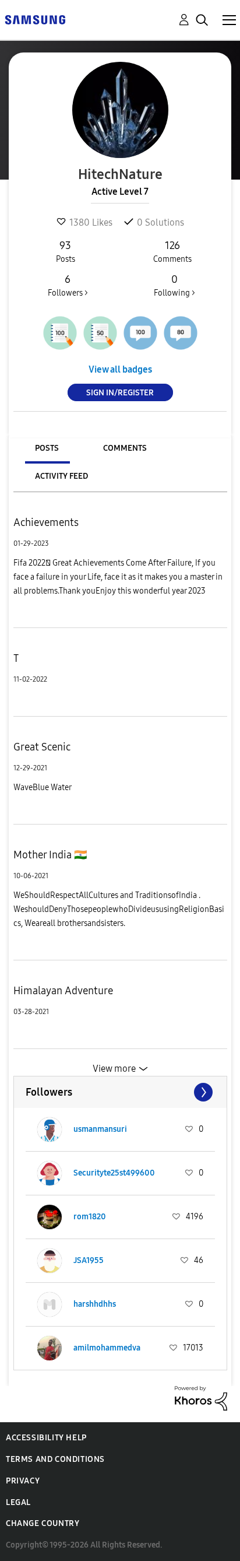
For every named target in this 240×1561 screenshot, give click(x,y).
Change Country (42, 1523)
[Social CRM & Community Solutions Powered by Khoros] (201, 1397)
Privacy (23, 1481)
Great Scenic (41, 747)
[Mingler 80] (180, 332)
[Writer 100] (60, 332)
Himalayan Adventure (63, 990)
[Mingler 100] (140, 332)
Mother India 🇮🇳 (50, 854)
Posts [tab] (47, 448)
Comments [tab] (125, 448)
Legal (18, 1502)
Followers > (68, 285)
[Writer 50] (100, 332)
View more (114, 1068)
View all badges (120, 369)
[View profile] (49, 1129)
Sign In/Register (120, 393)
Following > (174, 285)
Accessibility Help (46, 1438)
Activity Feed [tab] (61, 476)
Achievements (46, 522)
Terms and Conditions (55, 1459)
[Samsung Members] (35, 18)
